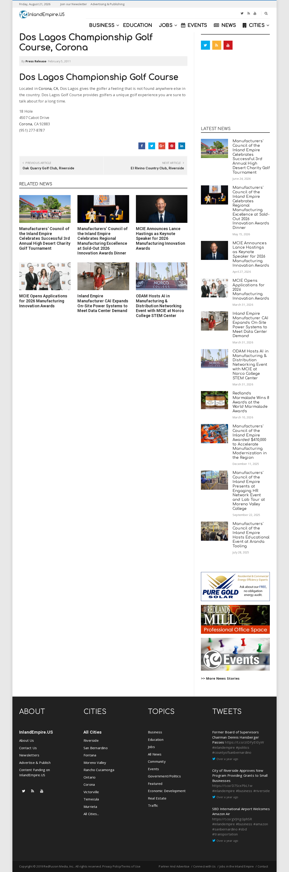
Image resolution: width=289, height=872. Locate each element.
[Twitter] (242, 13)
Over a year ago (227, 759)
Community (157, 761)
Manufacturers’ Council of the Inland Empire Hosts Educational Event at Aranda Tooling (251, 535)
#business (244, 790)
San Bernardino (96, 748)
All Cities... (91, 813)
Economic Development (167, 790)
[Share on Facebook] (141, 145)
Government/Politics (164, 776)
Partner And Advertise (174, 866)
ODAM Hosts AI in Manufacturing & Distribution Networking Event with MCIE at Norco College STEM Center (160, 306)
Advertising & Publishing (107, 4)
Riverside (91, 740)
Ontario (90, 777)
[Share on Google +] (161, 145)
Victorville (91, 792)
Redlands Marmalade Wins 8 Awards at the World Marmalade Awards (251, 402)
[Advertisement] (235, 89)
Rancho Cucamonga (99, 769)
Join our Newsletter (73, 4)
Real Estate (157, 798)
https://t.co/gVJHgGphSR (232, 819)
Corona (25, 123)
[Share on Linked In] (181, 145)
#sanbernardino (225, 829)
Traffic (153, 805)
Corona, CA (48, 88)
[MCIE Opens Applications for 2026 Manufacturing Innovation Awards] (45, 276)
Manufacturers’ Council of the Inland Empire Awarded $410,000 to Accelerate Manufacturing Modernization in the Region (250, 442)
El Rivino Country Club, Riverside (157, 168)
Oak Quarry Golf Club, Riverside (48, 168)
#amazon (260, 824)
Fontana (90, 755)
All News (155, 754)
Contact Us (28, 748)
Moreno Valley (95, 762)
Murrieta (90, 806)
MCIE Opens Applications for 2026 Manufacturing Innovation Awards (43, 301)
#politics (242, 747)
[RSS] (249, 13)
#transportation (225, 834)
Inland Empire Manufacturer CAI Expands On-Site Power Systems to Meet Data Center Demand (102, 303)
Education (155, 739)
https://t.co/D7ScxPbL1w (232, 785)
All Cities (93, 732)
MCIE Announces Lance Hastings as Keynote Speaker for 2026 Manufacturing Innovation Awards (160, 238)
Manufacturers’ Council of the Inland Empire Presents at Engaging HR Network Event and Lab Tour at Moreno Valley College (249, 491)
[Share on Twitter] (151, 145)
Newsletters (29, 755)
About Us (26, 740)
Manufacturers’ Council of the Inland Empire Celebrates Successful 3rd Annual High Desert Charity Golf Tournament (44, 238)
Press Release (36, 61)
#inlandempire (223, 747)
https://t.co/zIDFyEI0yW (244, 742)
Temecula (91, 799)
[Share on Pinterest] (171, 145)
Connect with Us (204, 866)
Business (155, 732)
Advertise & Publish (35, 762)
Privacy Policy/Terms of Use (121, 866)
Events (153, 769)
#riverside (261, 790)
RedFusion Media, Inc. (59, 866)
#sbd (242, 829)
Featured (155, 783)
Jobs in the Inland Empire (236, 866)
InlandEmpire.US (36, 732)
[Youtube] (255, 13)
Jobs (151, 746)
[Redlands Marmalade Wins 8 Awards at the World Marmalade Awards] (214, 400)
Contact (263, 866)
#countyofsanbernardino (231, 752)
